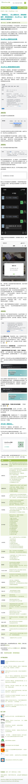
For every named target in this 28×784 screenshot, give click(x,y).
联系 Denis (14, 772)
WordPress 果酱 (4, 779)
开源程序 (25, 7)
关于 (10, 772)
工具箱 (19, 772)
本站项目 (4, 22)
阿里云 (19, 643)
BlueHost (7, 645)
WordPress (14, 7)
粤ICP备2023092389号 (17, 779)
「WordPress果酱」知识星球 (12, 457)
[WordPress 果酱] (6, 2)
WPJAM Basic (24, 455)
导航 (6, 7)
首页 (2, 7)
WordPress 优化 (11, 648)
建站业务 (18, 648)
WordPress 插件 (8, 653)
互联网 (19, 7)
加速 (9, 7)
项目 (6, 11)
